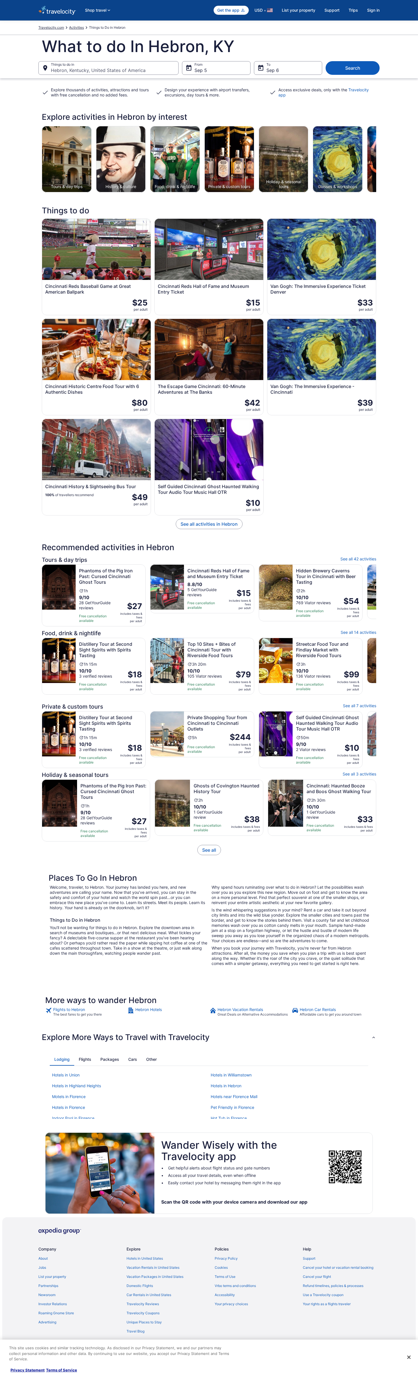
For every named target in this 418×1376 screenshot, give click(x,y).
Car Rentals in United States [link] (149, 1295)
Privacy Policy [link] (226, 1258)
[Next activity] (376, 159)
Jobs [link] (42, 1267)
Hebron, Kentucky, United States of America (98, 70)
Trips (353, 10)
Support (332, 10)
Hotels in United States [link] (145, 1258)
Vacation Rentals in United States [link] (153, 1267)
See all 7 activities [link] (359, 705)
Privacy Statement (28, 1370)
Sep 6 (272, 70)
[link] (209, 850)
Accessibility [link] (225, 1295)
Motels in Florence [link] (69, 1096)
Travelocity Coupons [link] (143, 1313)
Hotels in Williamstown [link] (231, 1074)
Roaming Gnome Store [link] (56, 1313)
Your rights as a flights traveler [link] (327, 1304)
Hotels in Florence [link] (68, 1107)
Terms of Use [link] (225, 1276)
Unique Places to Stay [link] (144, 1322)
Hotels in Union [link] (66, 1074)
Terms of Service (61, 1370)
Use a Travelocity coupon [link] (323, 1295)
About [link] (43, 1258)
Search (352, 68)
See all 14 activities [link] (358, 632)
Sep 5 (200, 70)
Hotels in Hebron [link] (226, 1085)
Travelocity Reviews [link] (143, 1304)
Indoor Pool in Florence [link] (73, 1118)
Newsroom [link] (46, 1295)
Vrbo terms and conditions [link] (235, 1286)
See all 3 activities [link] (359, 773)
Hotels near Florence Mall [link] (234, 1096)
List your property (298, 10)
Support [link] (309, 1258)
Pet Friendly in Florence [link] (232, 1107)
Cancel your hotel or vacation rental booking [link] (338, 1267)
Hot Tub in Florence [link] (229, 1118)
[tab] (62, 1059)
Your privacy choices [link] (231, 1304)
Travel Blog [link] (135, 1331)
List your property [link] (52, 1276)
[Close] (409, 1357)
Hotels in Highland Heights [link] (76, 1085)
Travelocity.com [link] (51, 27)
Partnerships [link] (48, 1286)
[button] (209, 1037)
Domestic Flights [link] (140, 1286)
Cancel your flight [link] (317, 1276)
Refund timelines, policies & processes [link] (333, 1286)
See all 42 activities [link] (358, 558)
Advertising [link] (47, 1322)
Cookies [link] (221, 1267)
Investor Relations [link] (52, 1304)
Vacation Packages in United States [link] (155, 1276)
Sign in (373, 10)
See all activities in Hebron (209, 524)
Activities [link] (76, 27)
